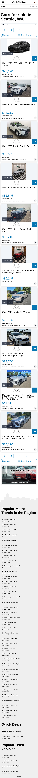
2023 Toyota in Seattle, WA (9, 577)
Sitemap (19, 776)
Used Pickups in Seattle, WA (10, 772)
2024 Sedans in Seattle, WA (9, 551)
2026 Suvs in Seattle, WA (9, 556)
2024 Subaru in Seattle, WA (9, 613)
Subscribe (34, 6)
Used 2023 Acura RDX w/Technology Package (13, 354)
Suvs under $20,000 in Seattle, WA (11, 732)
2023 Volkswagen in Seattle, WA (11, 597)
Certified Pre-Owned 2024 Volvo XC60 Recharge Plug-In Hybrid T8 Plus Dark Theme (18, 397)
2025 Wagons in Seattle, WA (10, 690)
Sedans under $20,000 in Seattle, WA (12, 737)
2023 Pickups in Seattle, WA (10, 680)
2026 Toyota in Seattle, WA (9, 546)
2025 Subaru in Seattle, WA (9, 587)
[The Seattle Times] (19, 2)
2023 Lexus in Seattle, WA (9, 561)
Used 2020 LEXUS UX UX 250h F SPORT (18, 64)
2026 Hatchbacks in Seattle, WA (11, 670)
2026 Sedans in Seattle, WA (9, 644)
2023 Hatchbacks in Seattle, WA (11, 603)
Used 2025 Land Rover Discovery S (18, 105)
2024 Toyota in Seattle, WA (9, 536)
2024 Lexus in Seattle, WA (9, 572)
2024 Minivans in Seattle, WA (10, 675)
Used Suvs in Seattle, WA (9, 756)
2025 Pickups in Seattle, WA (10, 685)
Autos (3, 6)
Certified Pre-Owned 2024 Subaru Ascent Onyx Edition (18, 272)
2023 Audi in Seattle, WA (9, 623)
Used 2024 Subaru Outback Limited (18, 188)
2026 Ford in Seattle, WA (9, 716)
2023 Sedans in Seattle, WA (9, 608)
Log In (29, 6)
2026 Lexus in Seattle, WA (9, 654)
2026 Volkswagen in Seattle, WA (11, 701)
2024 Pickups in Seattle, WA (10, 634)
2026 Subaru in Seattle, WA (9, 706)
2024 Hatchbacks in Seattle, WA (11, 659)
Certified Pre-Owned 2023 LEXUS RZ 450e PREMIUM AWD (18, 437)
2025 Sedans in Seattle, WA (9, 582)
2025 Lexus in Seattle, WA (9, 592)
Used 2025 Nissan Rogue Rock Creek (16, 230)
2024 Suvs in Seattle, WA (9, 525)
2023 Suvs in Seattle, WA (9, 530)
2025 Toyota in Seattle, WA (9, 541)
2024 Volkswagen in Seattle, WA (11, 618)
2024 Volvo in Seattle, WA (9, 649)
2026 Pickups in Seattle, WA (10, 696)
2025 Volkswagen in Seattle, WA (11, 567)
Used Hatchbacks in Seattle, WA (11, 767)
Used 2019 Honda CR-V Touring (17, 312)
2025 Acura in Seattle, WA (9, 639)
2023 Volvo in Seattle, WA (9, 628)
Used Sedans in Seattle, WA (9, 761)
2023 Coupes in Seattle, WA (9, 711)
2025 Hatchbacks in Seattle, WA (11, 665)
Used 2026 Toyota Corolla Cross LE (18, 146)
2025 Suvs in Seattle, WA (9, 520)
